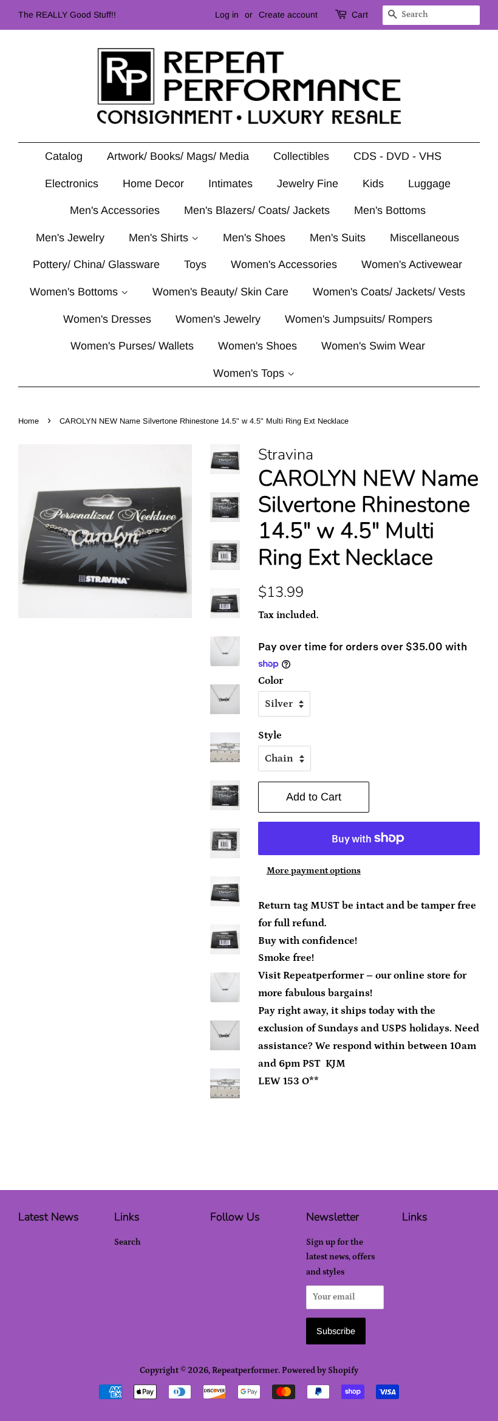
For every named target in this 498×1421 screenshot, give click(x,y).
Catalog (64, 156)
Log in (227, 14)
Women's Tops (250, 373)
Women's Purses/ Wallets (132, 346)
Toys (195, 264)
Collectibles (301, 156)
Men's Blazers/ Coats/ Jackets (257, 210)
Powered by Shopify (320, 1370)
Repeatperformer (245, 1370)
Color (270, 681)
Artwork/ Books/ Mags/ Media (178, 156)
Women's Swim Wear (373, 346)
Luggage (429, 183)
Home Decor (153, 183)
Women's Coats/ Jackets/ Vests (389, 292)
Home (28, 420)
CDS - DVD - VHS (397, 156)
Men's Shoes (254, 238)
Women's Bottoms (75, 292)
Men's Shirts (160, 238)
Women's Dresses (107, 319)
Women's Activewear (411, 264)
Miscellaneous (424, 238)
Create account (288, 14)
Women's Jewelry (218, 319)
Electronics (71, 183)
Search (127, 1242)
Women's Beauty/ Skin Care (220, 292)
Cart (360, 14)
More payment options (314, 870)
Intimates (230, 183)
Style (270, 735)
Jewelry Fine (307, 183)
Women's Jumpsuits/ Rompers (358, 319)
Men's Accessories (115, 210)
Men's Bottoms (390, 210)
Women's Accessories (284, 264)
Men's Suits (338, 238)
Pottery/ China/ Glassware (96, 264)
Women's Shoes (257, 346)
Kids (373, 183)
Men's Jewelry (70, 238)
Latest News (48, 1216)
